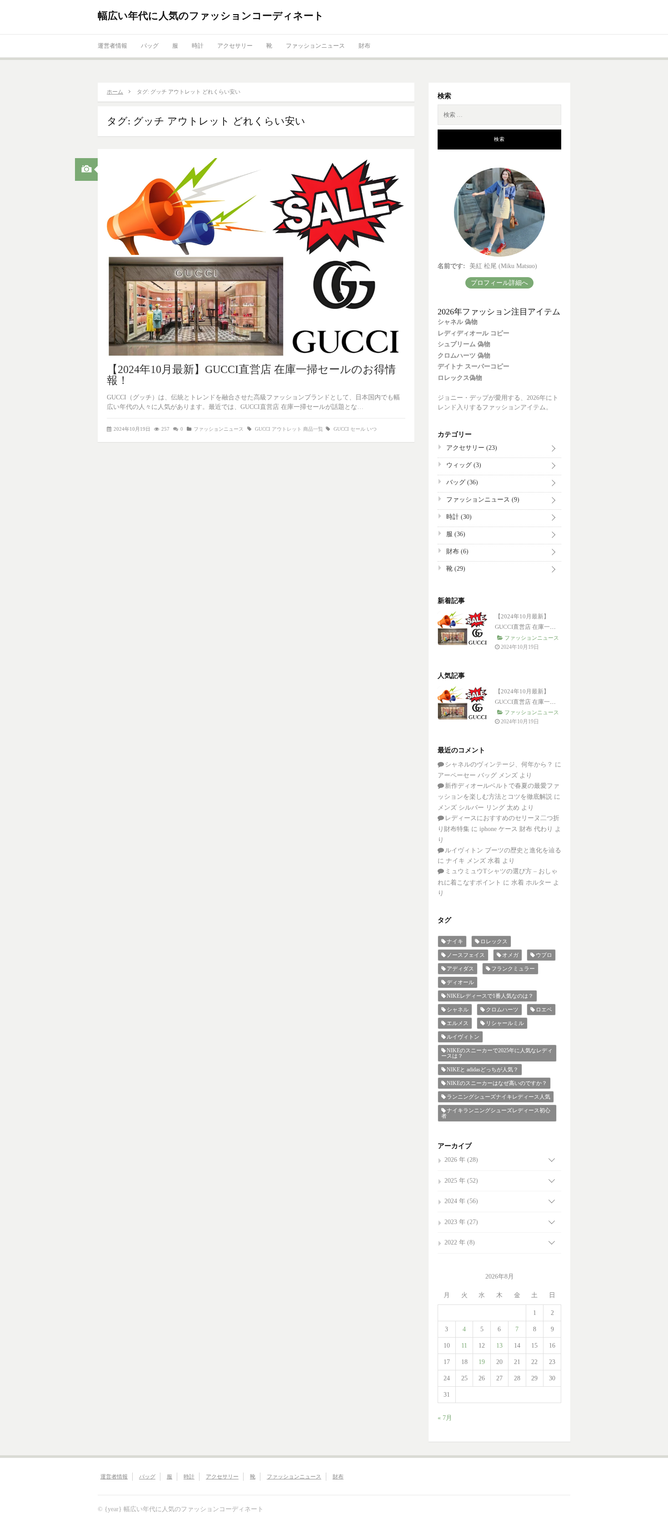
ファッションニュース (315, 45)
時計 (198, 45)
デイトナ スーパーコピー (473, 366)
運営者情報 (112, 45)
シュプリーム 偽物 (464, 344)
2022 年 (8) (459, 1242)
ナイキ (455, 941)
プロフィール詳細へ (499, 282)
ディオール (460, 982)
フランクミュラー (513, 969)
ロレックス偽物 (460, 377)
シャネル (458, 1009)
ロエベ (544, 1009)
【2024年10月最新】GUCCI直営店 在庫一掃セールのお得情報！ (251, 374)
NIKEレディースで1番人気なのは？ (490, 996)
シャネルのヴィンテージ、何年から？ (499, 764)
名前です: (451, 266)
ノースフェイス (466, 955)
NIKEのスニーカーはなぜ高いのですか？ (497, 1083)
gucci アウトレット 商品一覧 (289, 429)
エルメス (458, 1023)
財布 (364, 45)
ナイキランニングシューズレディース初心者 (495, 1113)
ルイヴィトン (463, 1037)
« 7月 (445, 1417)
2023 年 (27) (461, 1222)
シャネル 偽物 (458, 322)
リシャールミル (505, 1023)
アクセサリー (235, 45)
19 (482, 1362)
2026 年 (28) (461, 1159)
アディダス (460, 969)
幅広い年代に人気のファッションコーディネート (211, 15)
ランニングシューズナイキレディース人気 (498, 1097)
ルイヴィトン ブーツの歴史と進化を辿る (503, 850)
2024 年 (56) (461, 1201)
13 (499, 1345)
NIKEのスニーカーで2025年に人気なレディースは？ (497, 1053)
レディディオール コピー (473, 333)
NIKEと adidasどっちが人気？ (482, 1069)
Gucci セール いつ (355, 429)
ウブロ (544, 955)
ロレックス (494, 941)
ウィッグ (462, 465)
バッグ (150, 45)
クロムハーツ (502, 1009)
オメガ (510, 955)
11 (464, 1345)
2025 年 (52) (461, 1180)
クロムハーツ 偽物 (464, 355)
